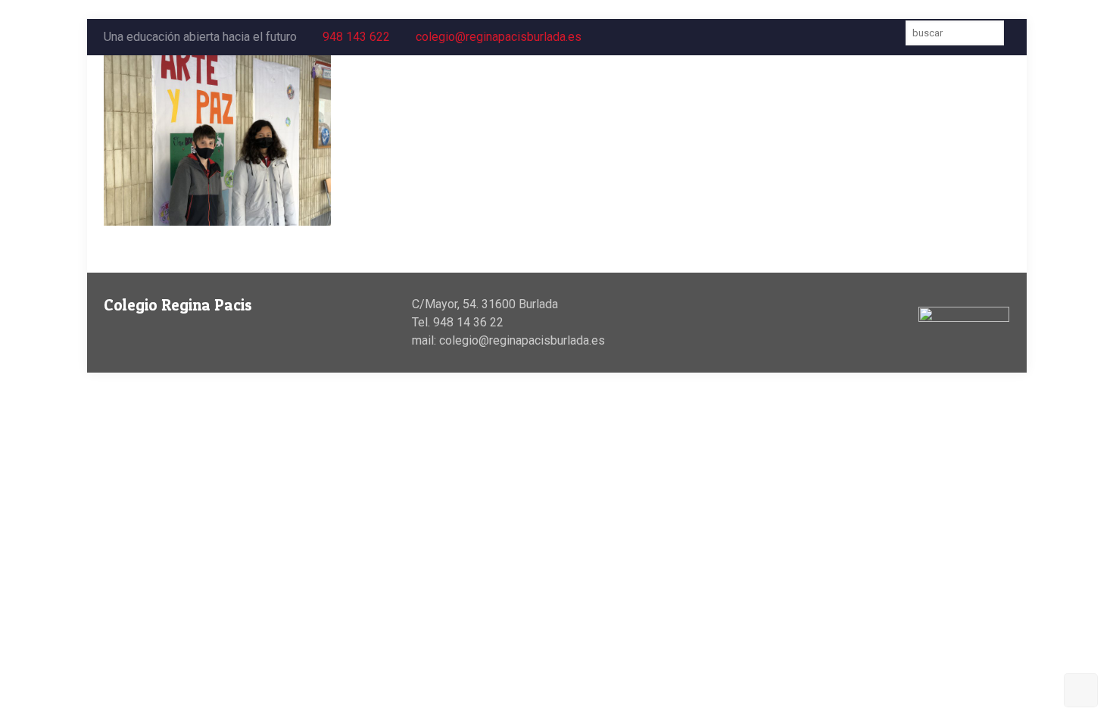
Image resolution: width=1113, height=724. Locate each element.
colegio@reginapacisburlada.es (498, 37)
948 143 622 (356, 37)
